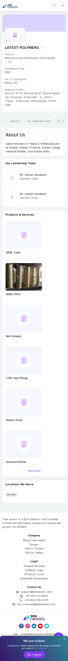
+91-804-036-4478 (36, 600)
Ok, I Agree (34, 654)
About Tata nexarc (34, 540)
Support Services (34, 566)
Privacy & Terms (34, 574)
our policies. (41, 648)
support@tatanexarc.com (36, 591)
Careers (34, 544)
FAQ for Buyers (34, 548)
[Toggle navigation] (63, 6)
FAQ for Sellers (34, 552)
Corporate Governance (34, 578)
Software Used (34, 570)
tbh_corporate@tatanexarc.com (36, 604)
